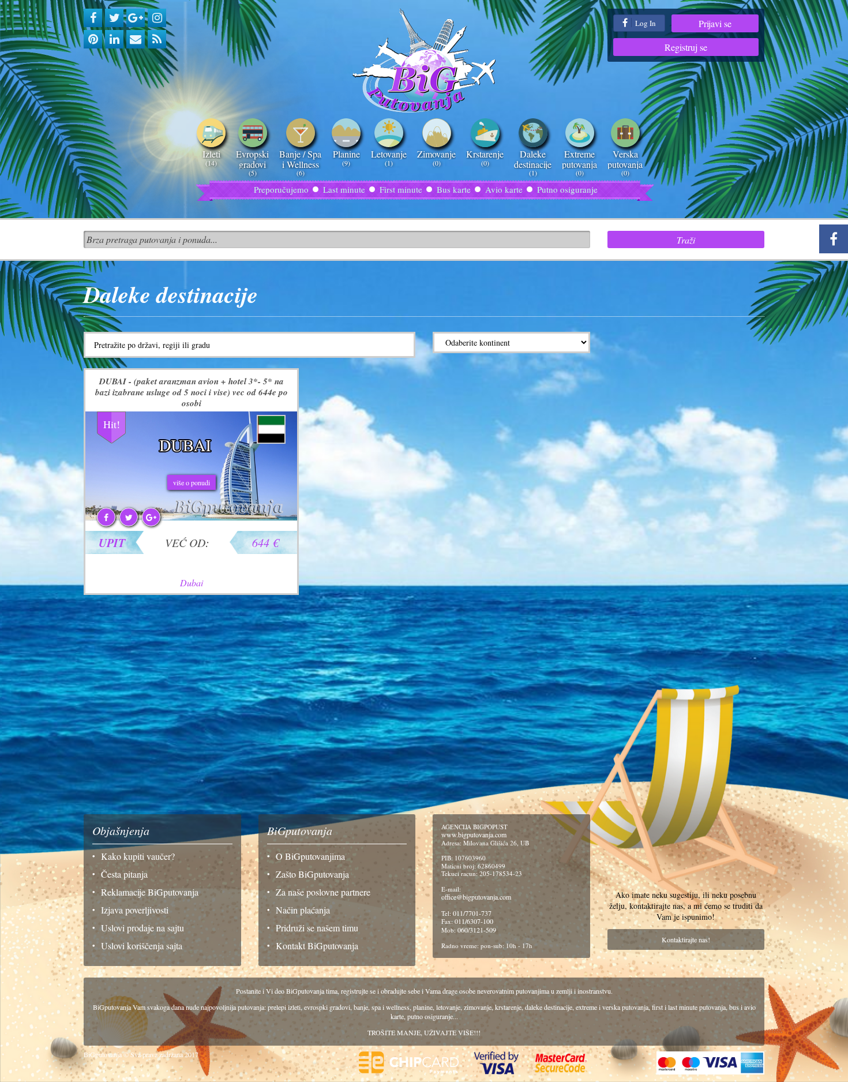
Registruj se (686, 47)
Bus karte (454, 189)
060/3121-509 (476, 929)
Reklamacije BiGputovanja (149, 892)
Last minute (344, 189)
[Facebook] (93, 18)
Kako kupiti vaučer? (138, 856)
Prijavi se (715, 23)
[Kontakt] (135, 39)
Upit (112, 542)
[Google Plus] (135, 18)
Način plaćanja (303, 910)
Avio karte (504, 189)
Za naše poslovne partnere (323, 892)
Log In (644, 23)
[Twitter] (114, 18)
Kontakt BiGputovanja (317, 945)
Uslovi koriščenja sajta (141, 945)
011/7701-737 (472, 913)
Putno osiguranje (567, 189)
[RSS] (157, 39)
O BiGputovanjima (310, 856)
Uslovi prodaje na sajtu (142, 928)
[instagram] (157, 18)
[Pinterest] (93, 39)
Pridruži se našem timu (317, 928)
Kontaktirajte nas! (686, 939)
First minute (401, 189)
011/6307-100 (474, 921)
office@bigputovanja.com (476, 896)
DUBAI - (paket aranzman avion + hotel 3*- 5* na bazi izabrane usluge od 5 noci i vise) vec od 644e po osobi (191, 392)
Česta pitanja (124, 874)
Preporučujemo (281, 189)
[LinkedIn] (114, 39)
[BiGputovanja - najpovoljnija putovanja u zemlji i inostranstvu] (424, 61)
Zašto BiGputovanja (312, 874)
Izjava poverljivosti (134, 910)
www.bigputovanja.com (473, 834)
